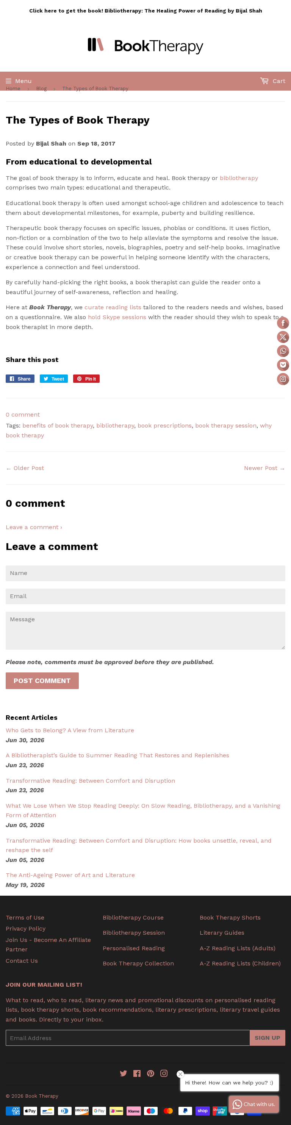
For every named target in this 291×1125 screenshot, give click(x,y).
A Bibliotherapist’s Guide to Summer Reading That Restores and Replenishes (117, 755)
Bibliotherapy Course (133, 917)
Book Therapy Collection (138, 963)
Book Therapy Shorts (230, 917)
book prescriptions (165, 425)
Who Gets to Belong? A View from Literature (70, 730)
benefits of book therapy (57, 425)
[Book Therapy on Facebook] (137, 1074)
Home (13, 88)
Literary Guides (222, 932)
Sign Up (267, 1037)
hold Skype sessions (117, 317)
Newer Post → (264, 468)
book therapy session (226, 425)
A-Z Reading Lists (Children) (240, 963)
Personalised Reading (134, 948)
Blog (41, 88)
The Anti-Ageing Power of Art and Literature (70, 875)
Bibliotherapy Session (134, 932)
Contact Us (22, 960)
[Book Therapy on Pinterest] (151, 1074)
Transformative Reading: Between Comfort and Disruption (90, 780)
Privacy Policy (25, 928)
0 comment (23, 414)
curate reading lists (112, 307)
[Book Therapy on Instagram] (164, 1074)
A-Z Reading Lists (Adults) (237, 948)
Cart (278, 81)
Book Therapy (41, 1096)
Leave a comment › (34, 527)
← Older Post (25, 468)
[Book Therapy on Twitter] (123, 1074)
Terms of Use (25, 917)
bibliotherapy (239, 178)
